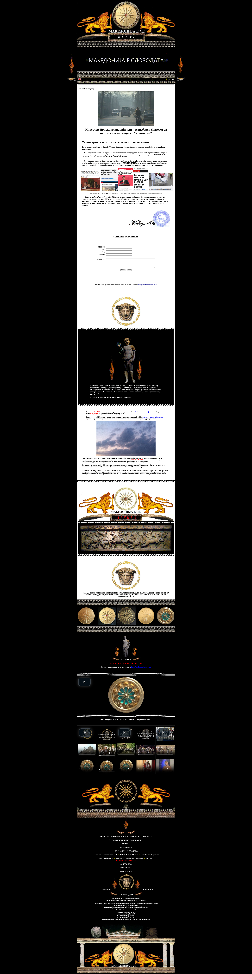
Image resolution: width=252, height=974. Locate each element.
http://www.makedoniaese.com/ (152, 417)
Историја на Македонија (126, 860)
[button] (84, 682)
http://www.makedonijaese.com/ (144, 412)
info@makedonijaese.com (141, 667)
